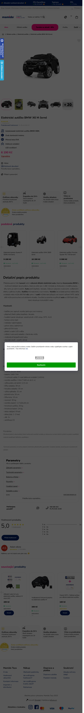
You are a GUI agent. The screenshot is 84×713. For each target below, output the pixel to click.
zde (26, 349)
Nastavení (40, 358)
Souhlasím (41, 365)
